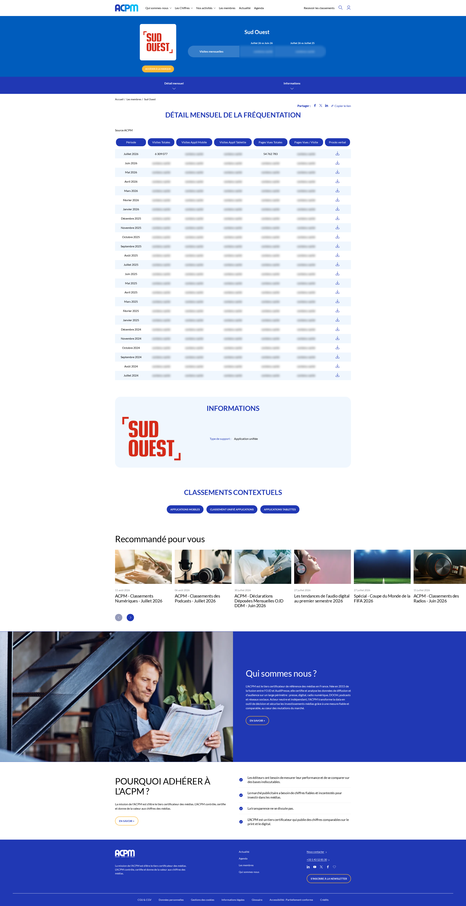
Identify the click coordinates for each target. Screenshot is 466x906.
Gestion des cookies (217, 475)
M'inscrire (268, 462)
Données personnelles (247, 475)
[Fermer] (281, 433)
